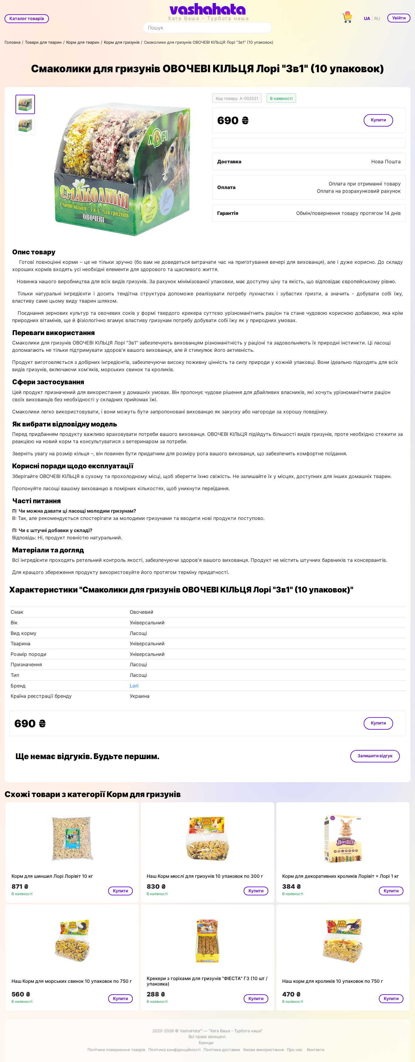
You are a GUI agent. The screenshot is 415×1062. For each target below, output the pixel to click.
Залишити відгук (375, 755)
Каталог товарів (26, 18)
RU (377, 18)
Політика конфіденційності (174, 1049)
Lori (134, 686)
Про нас (294, 1049)
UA (367, 18)
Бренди (206, 1042)
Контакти (315, 1049)
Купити (378, 119)
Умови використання (263, 1049)
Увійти (399, 17)
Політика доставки (222, 1049)
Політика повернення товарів (116, 1049)
